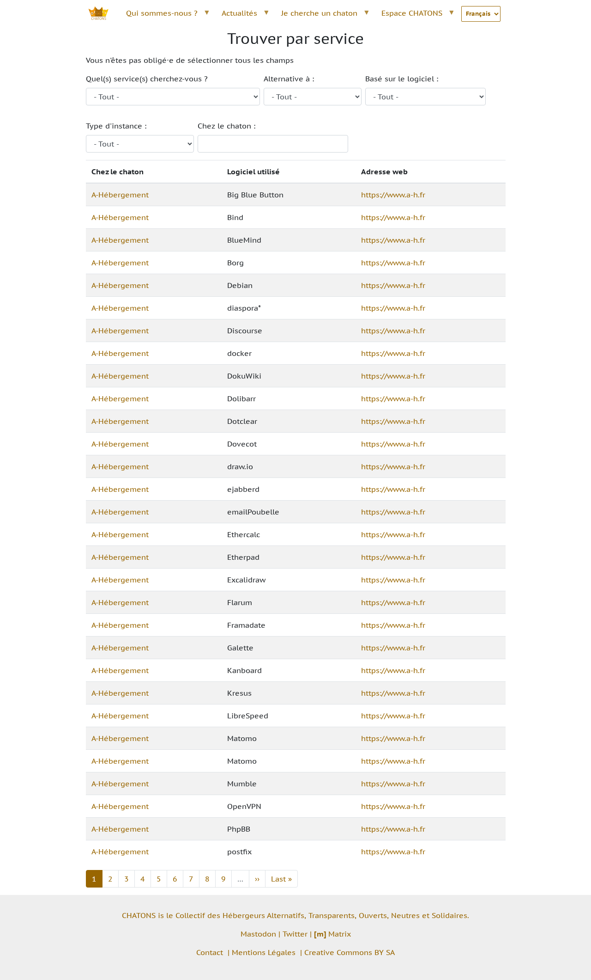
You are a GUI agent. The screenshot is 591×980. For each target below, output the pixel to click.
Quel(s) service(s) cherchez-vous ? (147, 78)
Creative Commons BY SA (349, 952)
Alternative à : (289, 78)
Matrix (332, 933)
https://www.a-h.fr (393, 194)
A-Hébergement (120, 194)
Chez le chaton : (226, 125)
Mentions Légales (264, 952)
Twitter (295, 933)
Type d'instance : (116, 125)
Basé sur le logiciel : (401, 78)
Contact (209, 952)
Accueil (103, 13)
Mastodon (258, 933)
